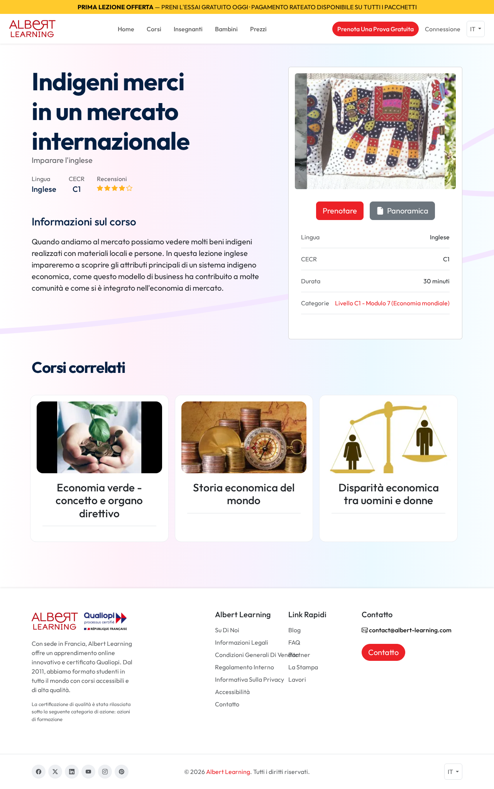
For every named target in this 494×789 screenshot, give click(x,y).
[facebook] (39, 772)
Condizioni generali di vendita (257, 655)
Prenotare (340, 210)
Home (126, 29)
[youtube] (88, 772)
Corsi (154, 29)
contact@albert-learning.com (410, 630)
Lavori (297, 679)
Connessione (442, 29)
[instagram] (105, 772)
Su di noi (227, 630)
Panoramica (407, 210)
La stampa (303, 667)
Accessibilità (232, 692)
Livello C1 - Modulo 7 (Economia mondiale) (392, 303)
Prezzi (258, 29)
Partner (299, 655)
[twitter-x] (55, 772)
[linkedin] (72, 772)
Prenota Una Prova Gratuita (375, 29)
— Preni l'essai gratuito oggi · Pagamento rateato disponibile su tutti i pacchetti (247, 7)
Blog (294, 630)
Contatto (227, 704)
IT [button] (473, 29)
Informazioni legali (241, 642)
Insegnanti (188, 29)
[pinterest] (122, 772)
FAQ (294, 642)
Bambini (226, 29)
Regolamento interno (244, 667)
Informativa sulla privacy (249, 679)
